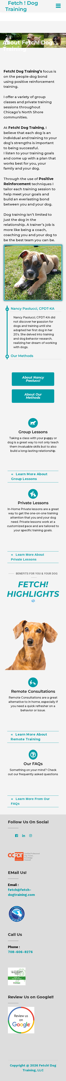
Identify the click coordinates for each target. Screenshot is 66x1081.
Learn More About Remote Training (29, 737)
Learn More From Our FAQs (30, 801)
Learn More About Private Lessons (27, 557)
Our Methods (22, 356)
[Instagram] (31, 835)
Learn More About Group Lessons (29, 476)
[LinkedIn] (24, 835)
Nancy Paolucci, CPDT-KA (32, 309)
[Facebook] (17, 835)
